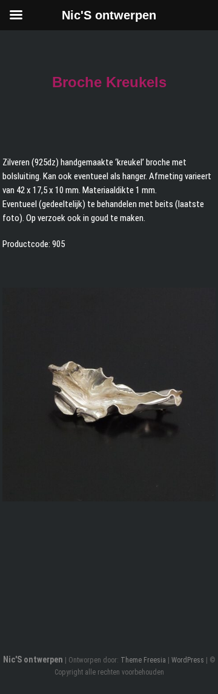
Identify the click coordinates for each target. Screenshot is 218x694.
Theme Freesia (143, 660)
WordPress (187, 660)
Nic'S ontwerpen (33, 659)
